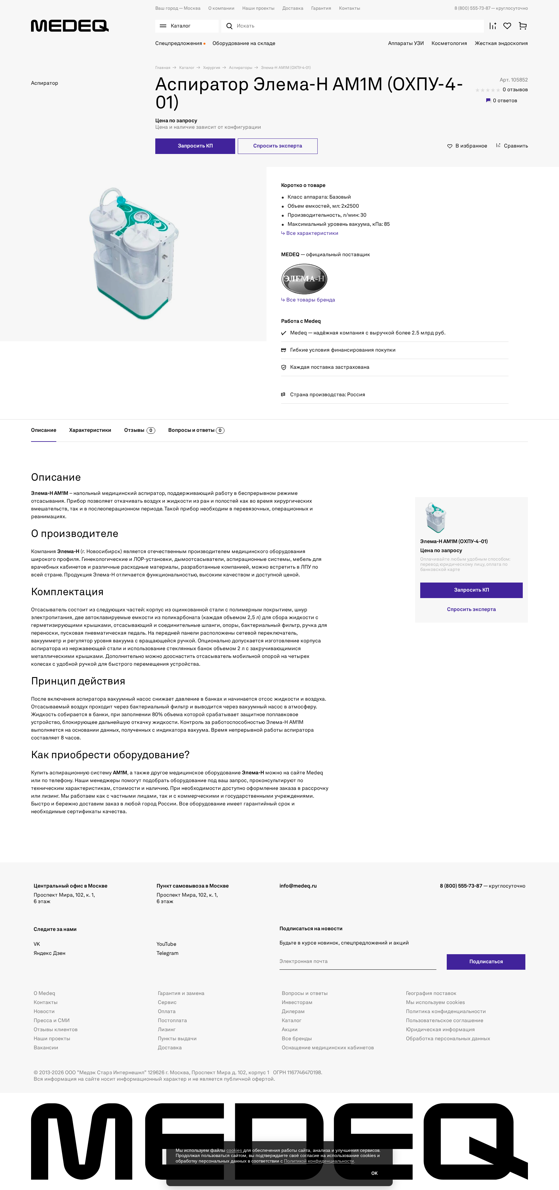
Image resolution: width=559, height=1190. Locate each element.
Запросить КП (195, 146)
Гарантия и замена (181, 993)
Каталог (186, 68)
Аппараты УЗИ (406, 43)
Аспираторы (240, 68)
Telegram (168, 953)
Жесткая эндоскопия (501, 43)
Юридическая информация (440, 1029)
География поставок (431, 993)
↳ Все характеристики (309, 233)
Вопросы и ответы (305, 993)
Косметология (449, 43)
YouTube (166, 944)
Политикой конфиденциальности (319, 1160)
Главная (162, 68)
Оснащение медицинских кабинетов (328, 1048)
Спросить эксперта (277, 146)
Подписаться (486, 962)
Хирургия (211, 68)
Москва (178, 8)
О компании (221, 8)
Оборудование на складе (244, 43)
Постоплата (172, 1020)
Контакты (349, 8)
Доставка (292, 8)
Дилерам (293, 1011)
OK (374, 1173)
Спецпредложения (178, 43)
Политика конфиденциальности (446, 1011)
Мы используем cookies (435, 1002)
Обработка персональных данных (448, 1039)
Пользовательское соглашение (444, 1020)
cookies (234, 1150)
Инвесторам (297, 1002)
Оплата (167, 1011)
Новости (44, 1011)
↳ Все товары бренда (308, 300)
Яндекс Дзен (49, 953)
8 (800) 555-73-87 (473, 8)
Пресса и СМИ (52, 1020)
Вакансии (46, 1048)
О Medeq (44, 993)
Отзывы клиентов (56, 1029)
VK (37, 944)
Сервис (167, 1002)
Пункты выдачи (177, 1039)
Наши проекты (258, 8)
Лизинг (167, 1029)
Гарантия (321, 8)
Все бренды (297, 1039)
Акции (290, 1029)
